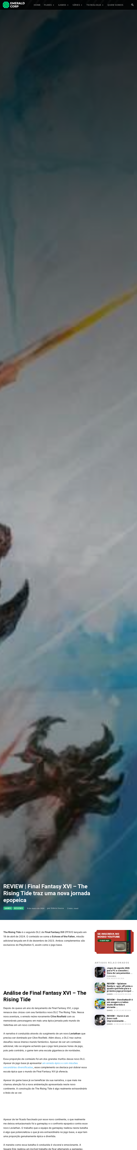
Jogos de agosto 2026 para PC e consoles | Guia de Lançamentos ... (119, 970)
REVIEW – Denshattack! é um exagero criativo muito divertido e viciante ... (120, 1003)
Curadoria (111, 976)
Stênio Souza (57, 908)
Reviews (18, 908)
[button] (132, 5)
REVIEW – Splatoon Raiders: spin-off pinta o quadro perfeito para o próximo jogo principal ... (120, 987)
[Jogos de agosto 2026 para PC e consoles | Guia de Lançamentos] (100, 972)
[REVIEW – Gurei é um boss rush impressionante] (100, 1020)
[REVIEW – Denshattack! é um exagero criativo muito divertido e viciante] (100, 1004)
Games (8, 908)
